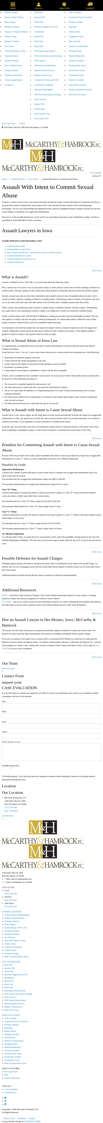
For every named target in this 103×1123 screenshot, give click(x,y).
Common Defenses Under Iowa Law (21, 259)
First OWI (38, 12)
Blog (6, 1075)
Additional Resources (15, 262)
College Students (11, 70)
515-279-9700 (95, 173)
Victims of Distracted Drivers (80, 90)
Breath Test (38, 36)
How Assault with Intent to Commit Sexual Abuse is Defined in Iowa (34, 252)
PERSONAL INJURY (11, 1015)
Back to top (96, 270)
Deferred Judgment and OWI (45, 27)
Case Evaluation (10, 1089)
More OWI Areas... (12, 1010)
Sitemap (32, 1118)
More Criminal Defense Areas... (17, 957)
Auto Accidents (75, 12)
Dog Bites (73, 27)
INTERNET (32, 1121)
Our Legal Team (8, 123)
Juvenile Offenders (11, 931)
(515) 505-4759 (10, 906)
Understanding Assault (16, 246)
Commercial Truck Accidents (80, 17)
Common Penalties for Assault (19, 256)
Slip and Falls (9, 1037)
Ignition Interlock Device (44, 70)
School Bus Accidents (77, 85)
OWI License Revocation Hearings (48, 56)
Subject (4, 732)
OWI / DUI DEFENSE (11, 962)
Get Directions (7, 816)
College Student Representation (16, 915)
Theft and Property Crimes (15, 51)
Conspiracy (9, 85)
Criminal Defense (9, 131)
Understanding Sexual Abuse (18, 249)
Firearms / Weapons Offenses (16, 32)
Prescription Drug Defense (44, 51)
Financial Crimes (11, 56)
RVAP (4, 595)
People (38, 8)
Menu (13, 8)
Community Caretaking (43, 85)
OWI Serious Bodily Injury (45, 65)
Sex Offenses (9, 937)
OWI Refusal (39, 109)
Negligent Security (76, 36)
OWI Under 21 (40, 61)
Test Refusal (39, 32)
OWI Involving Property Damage (47, 94)
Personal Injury (40, 131)
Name (4, 701)
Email (4, 722)
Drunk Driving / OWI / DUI (15, 928)
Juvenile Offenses (12, 61)
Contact (90, 8)
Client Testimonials (12, 1078)
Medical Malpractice (77, 56)
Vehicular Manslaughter (43, 90)
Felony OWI (39, 104)
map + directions (11, 811)
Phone (4, 712)
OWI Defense (25, 131)
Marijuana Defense (12, 27)
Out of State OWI (41, 118)
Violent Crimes (10, 36)
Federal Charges (11, 12)
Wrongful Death (75, 51)
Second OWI (39, 17)
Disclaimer (21, 1118)
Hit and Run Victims (77, 70)
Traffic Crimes (10, 944)
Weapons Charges (11, 953)
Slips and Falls (74, 41)
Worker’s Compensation (78, 46)
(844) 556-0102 (10, 900)
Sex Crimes (9, 46)
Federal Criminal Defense (14, 918)
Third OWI (38, 22)
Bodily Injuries (75, 32)
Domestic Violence (12, 41)
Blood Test (38, 41)
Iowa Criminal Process (13, 65)
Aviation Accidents (76, 61)
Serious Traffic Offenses (14, 17)
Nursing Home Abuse (77, 65)
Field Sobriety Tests (42, 114)
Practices (64, 8)
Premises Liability (76, 22)
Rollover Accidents (76, 80)
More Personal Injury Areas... (16, 1063)
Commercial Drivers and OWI (46, 80)
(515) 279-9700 (10, 807)
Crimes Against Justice (13, 80)
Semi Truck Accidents (77, 94)
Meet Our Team (8, 668)
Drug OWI (38, 46)
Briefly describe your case (11, 742)
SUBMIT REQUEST (10, 766)
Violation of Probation (13, 75)
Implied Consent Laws (43, 75)
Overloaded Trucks (76, 75)
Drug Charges (10, 22)
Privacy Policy (9, 1118)
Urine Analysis (40, 99)
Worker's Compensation (13, 1041)
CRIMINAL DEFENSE (11, 912)
